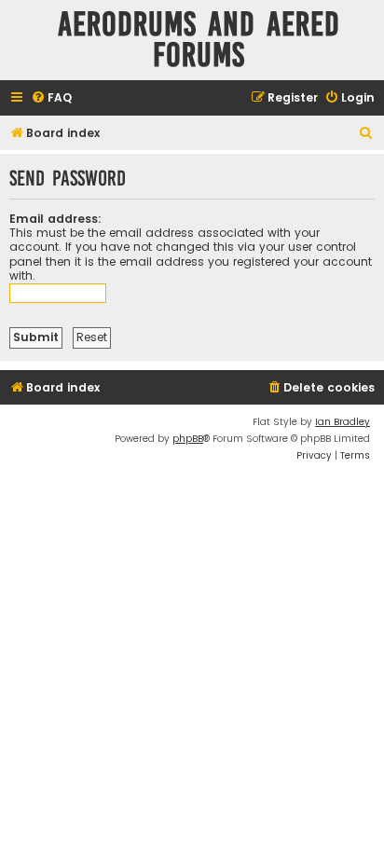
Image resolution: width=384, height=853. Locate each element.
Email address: (55, 219)
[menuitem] (51, 98)
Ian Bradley (342, 422)
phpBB (187, 439)
